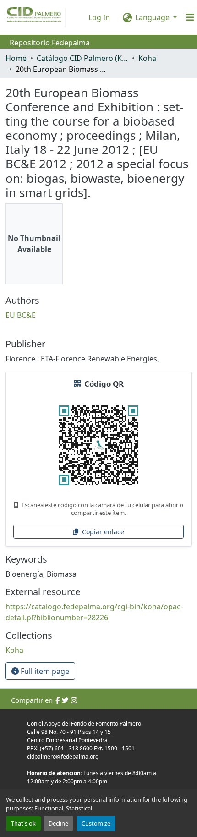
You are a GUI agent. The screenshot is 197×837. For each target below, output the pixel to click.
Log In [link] (99, 17)
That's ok (23, 823)
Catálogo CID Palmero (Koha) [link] (82, 58)
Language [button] (152, 17)
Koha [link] (147, 58)
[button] (14, 650)
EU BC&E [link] (20, 315)
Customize (96, 823)
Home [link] (16, 58)
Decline (58, 823)
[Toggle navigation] (190, 17)
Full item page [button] (44, 671)
